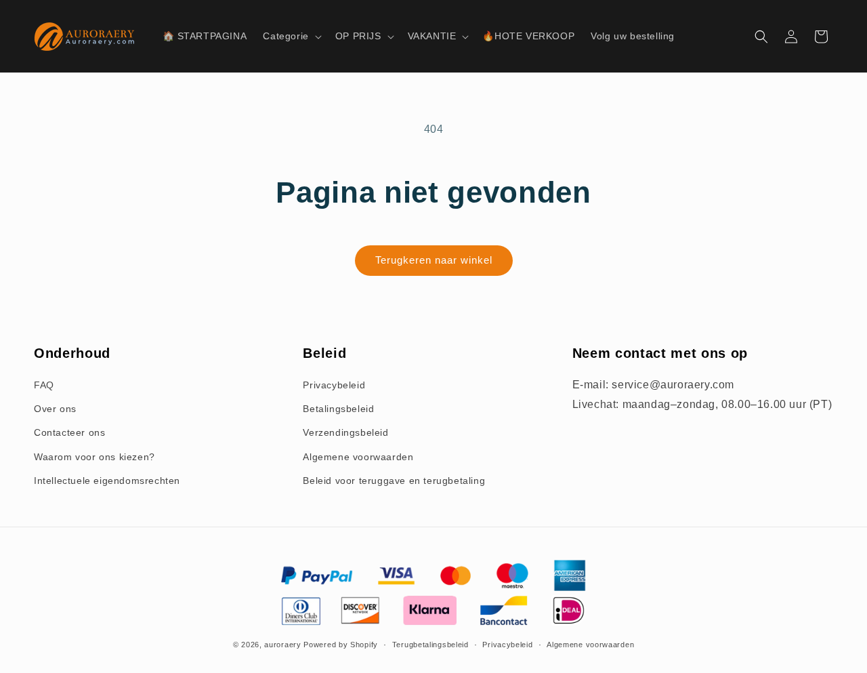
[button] (290, 36)
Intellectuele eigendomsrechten (107, 480)
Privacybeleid (334, 385)
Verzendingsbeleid (345, 432)
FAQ (44, 385)
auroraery (282, 644)
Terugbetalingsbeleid (430, 644)
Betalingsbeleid (338, 408)
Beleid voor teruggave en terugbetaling (394, 480)
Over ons (55, 408)
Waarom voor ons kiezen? (94, 456)
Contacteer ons (69, 432)
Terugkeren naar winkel (433, 260)
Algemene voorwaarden (358, 456)
